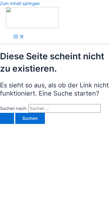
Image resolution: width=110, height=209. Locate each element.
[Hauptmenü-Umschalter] (19, 37)
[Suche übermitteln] (7, 118)
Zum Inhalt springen (20, 3)
